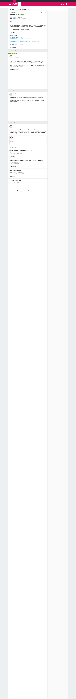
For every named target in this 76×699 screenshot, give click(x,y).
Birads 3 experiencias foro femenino (17, 38)
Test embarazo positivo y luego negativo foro (19, 40)
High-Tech (10, 1)
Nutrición (32, 4)
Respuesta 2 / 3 (13, 90)
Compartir (13, 32)
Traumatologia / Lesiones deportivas (22, 9)
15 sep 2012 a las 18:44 (17, 57)
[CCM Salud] (13, 4)
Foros (19, 4)
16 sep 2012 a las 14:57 (17, 94)
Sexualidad (43, 4)
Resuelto (23, 14)
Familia (27, 4)
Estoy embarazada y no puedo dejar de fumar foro (20, 41)
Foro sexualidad (19, 44)
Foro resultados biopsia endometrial (17, 43)
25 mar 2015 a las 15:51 (22, 18)
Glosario (49, 4)
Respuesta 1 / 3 (13, 50)
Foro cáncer (27, 43)
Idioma (66, 1)
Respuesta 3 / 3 (13, 122)
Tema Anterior (13, 12)
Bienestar (38, 4)
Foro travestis (12, 44)
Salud (14, 1)
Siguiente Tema (42, 12)
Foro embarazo (32, 40)
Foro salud (28, 38)
